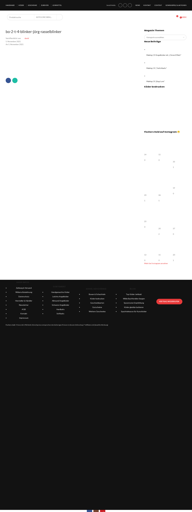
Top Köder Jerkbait (134, 294)
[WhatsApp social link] (15, 80)
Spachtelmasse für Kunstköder (134, 311)
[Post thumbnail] (151, 49)
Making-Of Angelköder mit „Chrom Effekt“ (163, 55)
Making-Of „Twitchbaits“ (156, 68)
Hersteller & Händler (23, 301)
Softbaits (60, 313)
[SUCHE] (60, 17)
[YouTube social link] (130, 5)
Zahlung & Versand (24, 288)
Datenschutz (23, 296)
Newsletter (24, 305)
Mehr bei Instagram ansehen (156, 263)
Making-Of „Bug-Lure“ (155, 81)
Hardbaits (60, 309)
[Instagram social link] (125, 5)
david (27, 38)
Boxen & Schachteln (97, 294)
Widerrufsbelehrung (23, 292)
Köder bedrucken (97, 298)
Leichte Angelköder (60, 296)
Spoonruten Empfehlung (134, 303)
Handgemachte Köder (60, 292)
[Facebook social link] (120, 5)
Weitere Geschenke (97, 311)
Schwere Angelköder (60, 305)
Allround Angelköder (60, 301)
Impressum (23, 318)
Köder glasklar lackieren (134, 307)
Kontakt (23, 313)
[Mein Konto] (171, 17)
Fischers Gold (10, 325)
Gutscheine (97, 307)
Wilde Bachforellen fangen (134, 298)
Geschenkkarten (97, 303)
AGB (24, 309)
